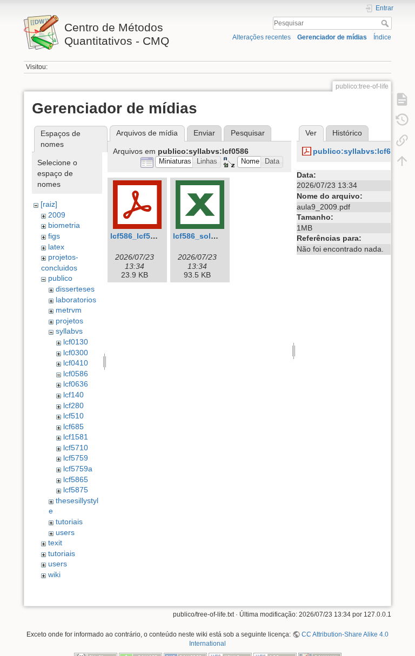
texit (55, 542)
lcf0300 (75, 352)
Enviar (204, 133)
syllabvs (69, 331)
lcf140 (73, 394)
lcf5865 (75, 479)
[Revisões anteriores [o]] (402, 120)
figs (54, 236)
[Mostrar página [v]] (402, 99)
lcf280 (73, 405)
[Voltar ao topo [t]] (402, 161)
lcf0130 (75, 341)
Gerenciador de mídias (332, 37)
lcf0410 (75, 363)
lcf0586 (75, 373)
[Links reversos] (402, 140)
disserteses (75, 289)
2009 (56, 215)
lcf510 (73, 415)
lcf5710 (75, 447)
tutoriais (69, 521)
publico (60, 278)
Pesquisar (386, 23)
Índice (382, 37)
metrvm (69, 310)
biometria (64, 225)
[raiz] (49, 204)
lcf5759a (77, 468)
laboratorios (76, 299)
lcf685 (73, 426)
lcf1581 (75, 436)
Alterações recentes (261, 37)
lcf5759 (75, 458)
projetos (69, 320)
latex (56, 246)
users (65, 532)
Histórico (347, 133)
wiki (54, 574)
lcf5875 (75, 489)
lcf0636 (75, 384)
